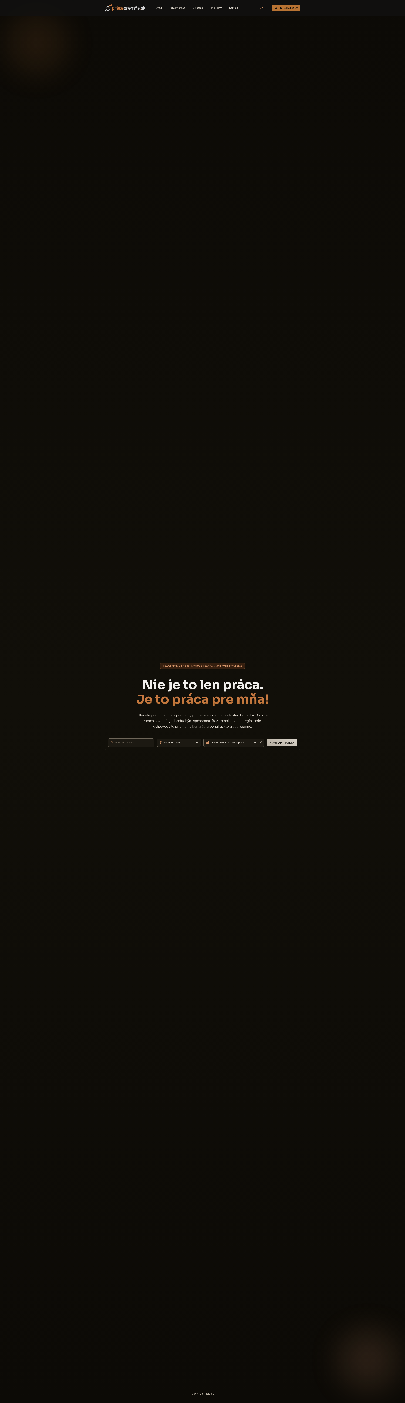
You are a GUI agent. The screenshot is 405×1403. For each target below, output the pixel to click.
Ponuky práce (177, 7)
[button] (260, 743)
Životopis (198, 7)
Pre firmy (216, 7)
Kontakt (233, 7)
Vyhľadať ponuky (283, 743)
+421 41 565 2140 (287, 7)
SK (262, 8)
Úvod (159, 7)
